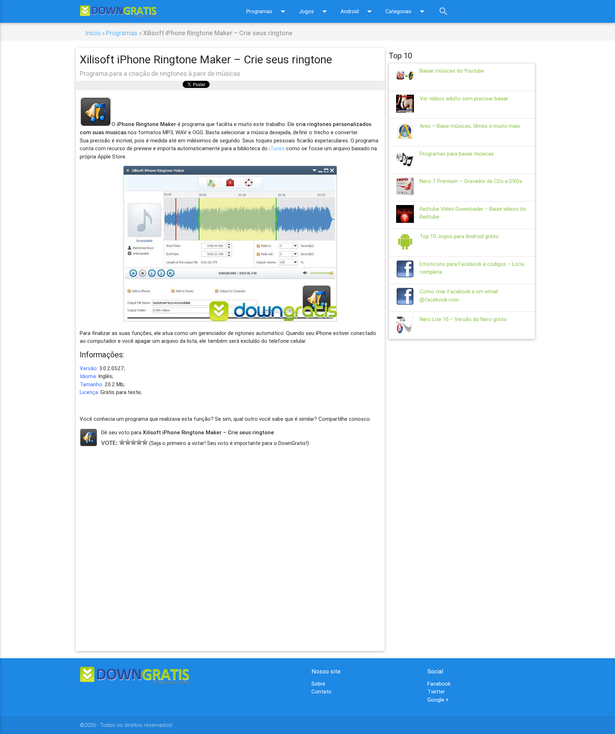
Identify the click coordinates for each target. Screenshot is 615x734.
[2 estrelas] (128, 442)
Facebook (439, 683)
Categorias (406, 11)
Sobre (318, 683)
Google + (438, 699)
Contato (321, 691)
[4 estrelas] (139, 442)
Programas (267, 11)
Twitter (436, 691)
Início (92, 33)
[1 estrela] (122, 442)
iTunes (277, 148)
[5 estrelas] (145, 442)
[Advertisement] (230, 538)
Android (358, 11)
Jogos (314, 11)
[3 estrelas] (133, 442)
